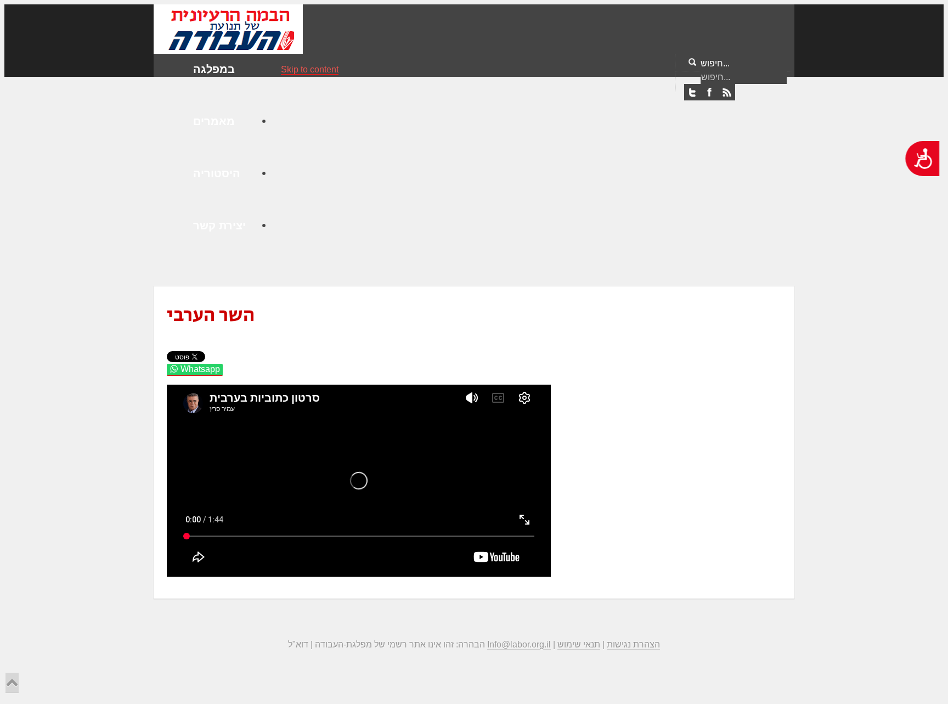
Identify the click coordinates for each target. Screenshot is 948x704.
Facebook (709, 93)
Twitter (692, 93)
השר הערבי (211, 315)
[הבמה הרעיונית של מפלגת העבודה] (228, 28)
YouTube (726, 93)
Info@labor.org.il (519, 644)
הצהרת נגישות (633, 644)
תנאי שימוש (578, 644)
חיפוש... (715, 63)
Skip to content (309, 69)
